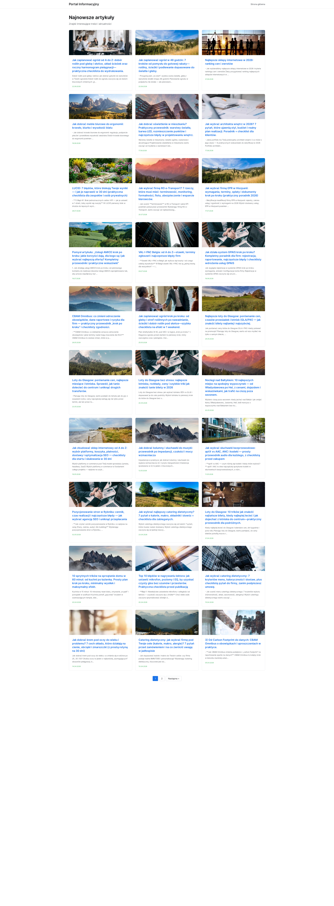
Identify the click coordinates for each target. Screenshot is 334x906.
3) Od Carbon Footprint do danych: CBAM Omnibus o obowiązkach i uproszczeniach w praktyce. (233, 643)
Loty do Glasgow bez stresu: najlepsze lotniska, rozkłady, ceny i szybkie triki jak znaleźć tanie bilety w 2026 (164, 384)
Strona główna (258, 4)
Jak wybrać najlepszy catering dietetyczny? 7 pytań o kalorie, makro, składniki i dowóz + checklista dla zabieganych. (166, 515)
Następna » (173, 678)
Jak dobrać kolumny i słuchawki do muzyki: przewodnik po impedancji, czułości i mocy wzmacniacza (166, 451)
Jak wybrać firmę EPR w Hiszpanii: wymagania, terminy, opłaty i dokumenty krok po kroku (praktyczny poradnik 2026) (231, 192)
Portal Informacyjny (84, 4)
